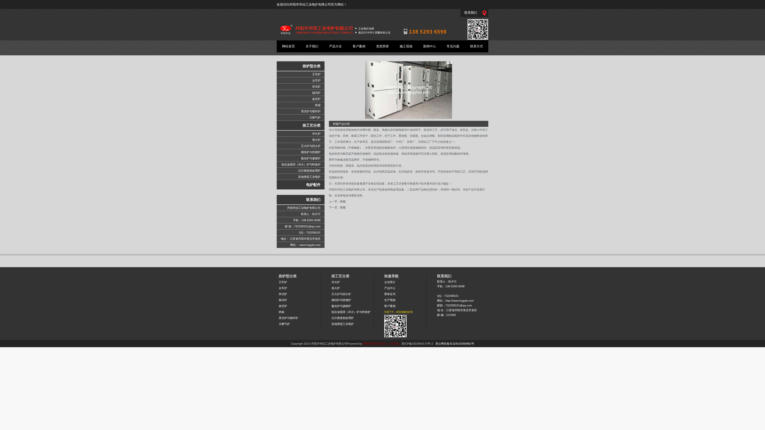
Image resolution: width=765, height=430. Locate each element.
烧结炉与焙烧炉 (311, 152)
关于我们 (312, 46)
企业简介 (389, 282)
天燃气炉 (315, 117)
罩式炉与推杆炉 (311, 111)
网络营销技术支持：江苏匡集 (381, 343)
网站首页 (288, 46)
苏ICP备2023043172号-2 (417, 343)
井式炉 (316, 86)
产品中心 (389, 288)
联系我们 (470, 12)
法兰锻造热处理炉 (309, 170)
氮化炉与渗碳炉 (311, 158)
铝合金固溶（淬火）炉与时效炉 (301, 164)
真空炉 (316, 99)
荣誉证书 (389, 294)
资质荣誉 (382, 46)
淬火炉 (316, 133)
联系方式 (476, 46)
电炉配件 (313, 185)
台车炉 (316, 80)
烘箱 (318, 105)
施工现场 (406, 46)
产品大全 (335, 46)
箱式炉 (316, 92)
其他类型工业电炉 (309, 176)
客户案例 (359, 46)
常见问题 (453, 46)
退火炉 (316, 139)
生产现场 (389, 300)
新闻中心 (429, 46)
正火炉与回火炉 (311, 146)
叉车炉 (316, 74)
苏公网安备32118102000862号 (454, 343)
